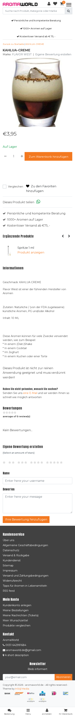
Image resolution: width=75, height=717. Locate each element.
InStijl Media (22, 688)
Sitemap (8, 565)
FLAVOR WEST (21, 54)
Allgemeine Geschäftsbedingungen (25, 545)
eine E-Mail (30, 393)
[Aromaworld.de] (20, 4)
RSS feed (9, 590)
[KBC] (44, 695)
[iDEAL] (55, 695)
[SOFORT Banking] (20, 695)
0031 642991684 (15, 645)
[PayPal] (43, 702)
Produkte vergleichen (16, 625)
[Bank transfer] (9, 695)
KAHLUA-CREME (35, 44)
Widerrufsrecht (12, 580)
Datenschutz (11, 550)
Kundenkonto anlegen (17, 605)
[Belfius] (32, 695)
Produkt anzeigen (30, 252)
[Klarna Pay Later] (32, 702)
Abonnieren (63, 677)
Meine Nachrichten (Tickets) (20, 615)
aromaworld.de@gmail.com (23, 650)
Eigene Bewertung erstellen (53, 54)
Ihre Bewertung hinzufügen (26, 519)
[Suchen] (68, 10)
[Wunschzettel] (55, 4)
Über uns (8, 540)
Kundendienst (12, 560)
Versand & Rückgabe (16, 555)
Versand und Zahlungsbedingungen (25, 575)
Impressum (10, 570)
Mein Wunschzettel (15, 620)
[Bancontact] (66, 695)
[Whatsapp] (38, 202)
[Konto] (49, 4)
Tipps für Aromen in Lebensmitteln (25, 585)
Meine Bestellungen (16, 610)
